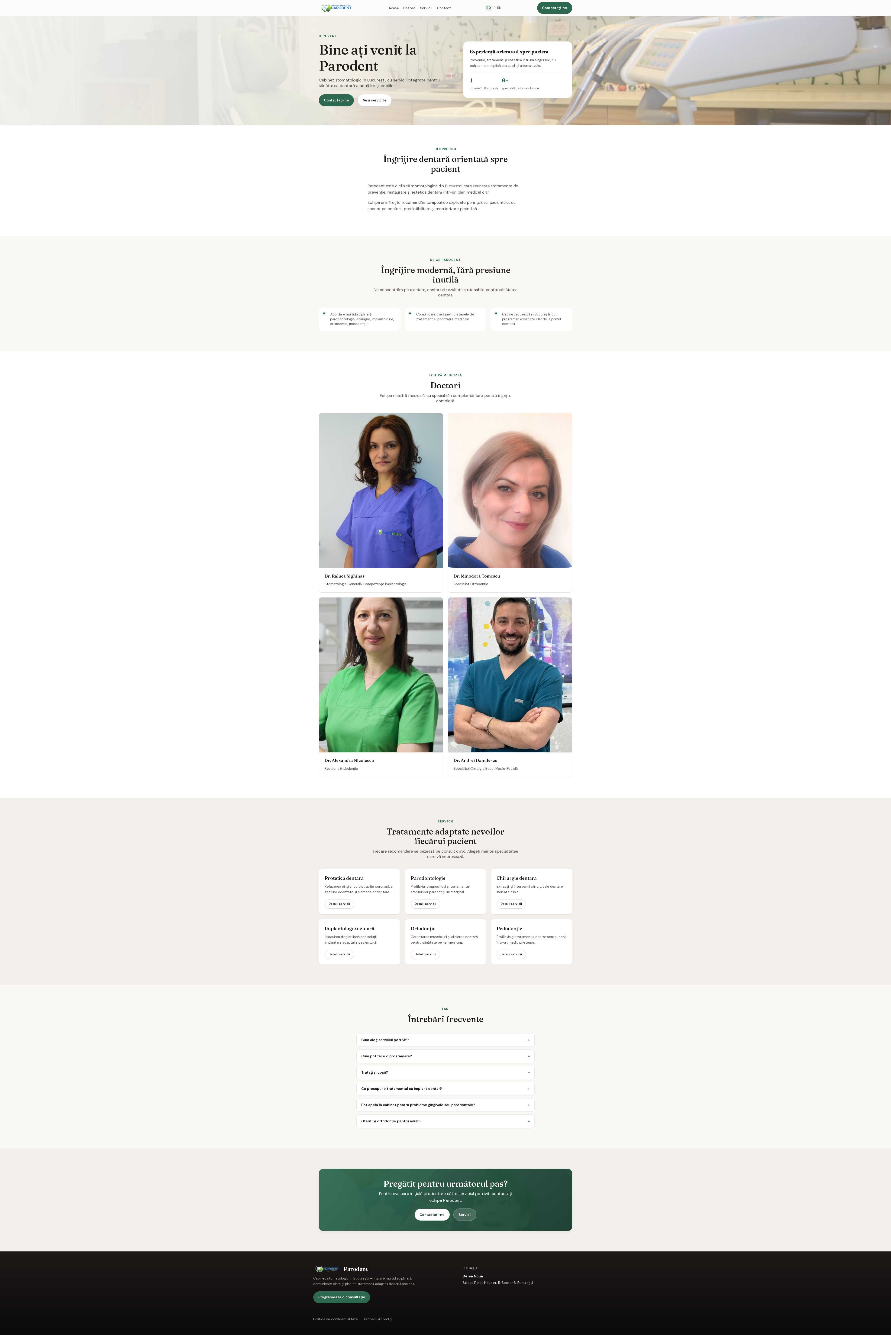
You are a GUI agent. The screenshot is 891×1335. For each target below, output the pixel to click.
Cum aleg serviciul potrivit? (385, 1040)
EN (499, 8)
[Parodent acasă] (336, 8)
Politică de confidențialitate (335, 1319)
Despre (409, 8)
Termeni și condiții (377, 1319)
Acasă (394, 8)
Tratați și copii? (374, 1072)
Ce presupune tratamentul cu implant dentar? (401, 1088)
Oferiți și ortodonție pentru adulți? (391, 1121)
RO (488, 8)
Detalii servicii (339, 904)
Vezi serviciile (375, 100)
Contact (444, 8)
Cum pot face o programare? (386, 1056)
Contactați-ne (554, 8)
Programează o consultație (341, 1297)
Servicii (426, 8)
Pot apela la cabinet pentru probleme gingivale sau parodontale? (418, 1105)
